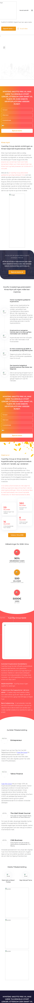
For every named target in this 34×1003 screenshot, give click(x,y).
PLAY (13, 55)
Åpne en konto (17, 131)
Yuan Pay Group (22, 752)
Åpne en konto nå (17, 272)
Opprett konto (8, 28)
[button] (23, 10)
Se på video (24, 28)
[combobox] (3, 125)
